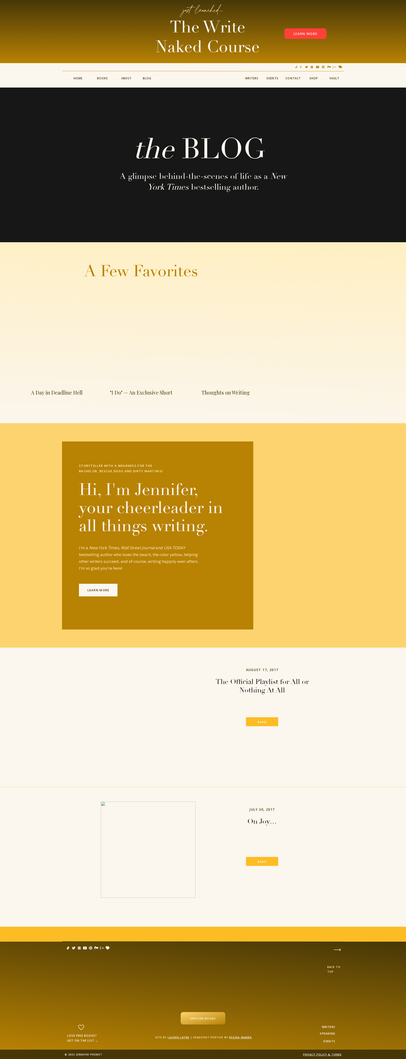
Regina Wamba (240, 1037)
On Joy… (262, 821)
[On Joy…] (148, 850)
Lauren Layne (178, 1037)
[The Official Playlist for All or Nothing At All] (148, 710)
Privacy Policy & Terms (322, 1054)
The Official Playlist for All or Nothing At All (262, 685)
